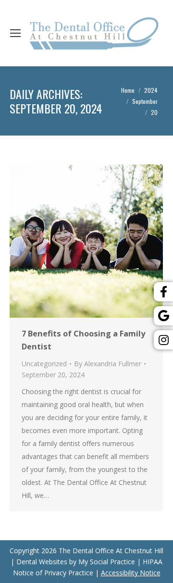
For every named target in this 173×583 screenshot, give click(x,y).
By (107, 363)
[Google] (163, 315)
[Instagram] (163, 339)
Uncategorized (44, 363)
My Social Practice (105, 561)
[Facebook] (163, 291)
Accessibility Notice (131, 572)
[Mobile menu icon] (15, 33)
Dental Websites (41, 561)
